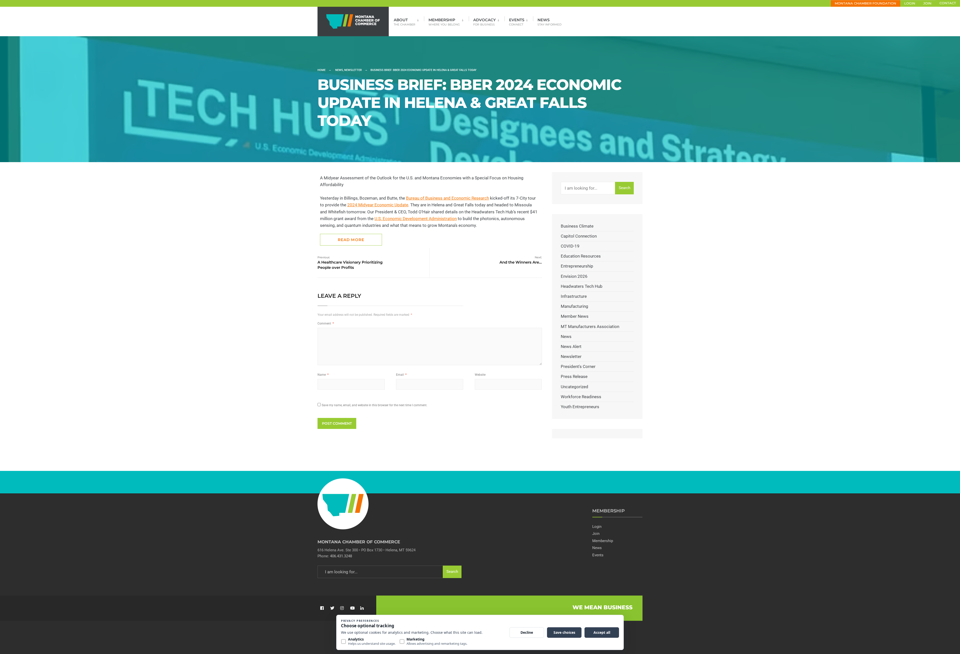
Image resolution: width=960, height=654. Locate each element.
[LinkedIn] (362, 608)
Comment (326, 323)
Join (927, 3)
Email (401, 374)
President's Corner (578, 366)
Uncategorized (574, 386)
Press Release (574, 376)
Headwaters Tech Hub (581, 286)
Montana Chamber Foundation (865, 3)
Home (322, 70)
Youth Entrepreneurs (580, 406)
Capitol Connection (579, 236)
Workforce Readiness (581, 396)
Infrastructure (574, 296)
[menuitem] (409, 20)
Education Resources (581, 256)
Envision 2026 (574, 276)
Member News (574, 316)
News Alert (571, 346)
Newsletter (353, 70)
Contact (948, 3)
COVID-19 (570, 246)
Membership (444, 21)
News (550, 21)
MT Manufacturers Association (590, 326)
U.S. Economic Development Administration (415, 218)
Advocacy (484, 21)
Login (909, 3)
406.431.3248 (341, 556)
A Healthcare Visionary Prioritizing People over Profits (350, 263)
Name (323, 374)
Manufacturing (574, 306)
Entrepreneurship (577, 266)
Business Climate (577, 226)
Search (624, 188)
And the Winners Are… (521, 260)
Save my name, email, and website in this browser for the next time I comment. (374, 405)
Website (480, 374)
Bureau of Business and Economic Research (447, 198)
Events (516, 21)
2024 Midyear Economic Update (377, 204)
